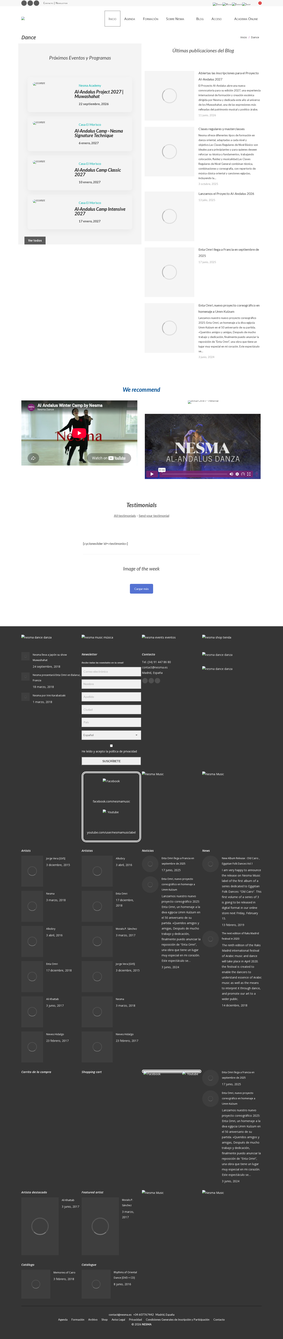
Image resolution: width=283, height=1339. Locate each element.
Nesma (50, 893)
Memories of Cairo (64, 1272)
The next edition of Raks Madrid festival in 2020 (240, 936)
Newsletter (61, 3)
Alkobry (50, 929)
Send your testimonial (154, 515)
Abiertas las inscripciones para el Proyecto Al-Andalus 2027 (228, 76)
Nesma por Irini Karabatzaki (49, 695)
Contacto (48, 3)
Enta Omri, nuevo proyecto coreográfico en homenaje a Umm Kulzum (229, 308)
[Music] (227, 4)
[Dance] (218, 4)
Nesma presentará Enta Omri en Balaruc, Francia (57, 677)
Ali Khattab (52, 999)
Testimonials (141, 504)
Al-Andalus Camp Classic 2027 (98, 172)
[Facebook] (111, 787)
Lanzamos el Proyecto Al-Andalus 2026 (226, 193)
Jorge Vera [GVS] (55, 858)
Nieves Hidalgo (55, 1034)
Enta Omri (52, 964)
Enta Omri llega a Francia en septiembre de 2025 (228, 252)
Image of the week (141, 568)
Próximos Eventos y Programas (80, 58)
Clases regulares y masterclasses (221, 129)
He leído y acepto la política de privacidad (109, 751)
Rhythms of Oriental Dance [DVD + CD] (125, 1275)
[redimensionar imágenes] (169, 96)
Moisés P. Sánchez (126, 929)
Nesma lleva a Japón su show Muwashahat (50, 657)
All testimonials (125, 515)
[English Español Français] (111, 736)
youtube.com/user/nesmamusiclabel (111, 832)
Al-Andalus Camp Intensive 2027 (100, 211)
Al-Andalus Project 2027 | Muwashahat (99, 94)
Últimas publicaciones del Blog (203, 50)
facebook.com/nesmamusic (111, 801)
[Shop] (246, 4)
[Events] (237, 4)
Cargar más (141, 588)
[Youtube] (111, 819)
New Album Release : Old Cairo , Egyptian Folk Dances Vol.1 (241, 860)
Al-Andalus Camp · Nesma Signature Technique (99, 133)
